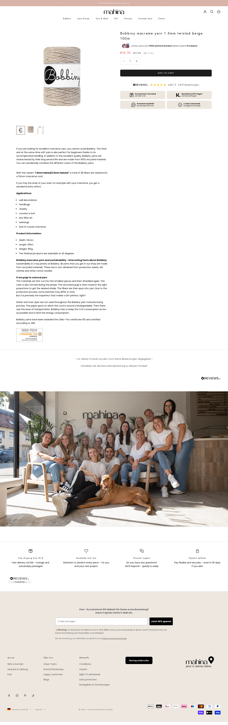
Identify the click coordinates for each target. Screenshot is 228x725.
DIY (116, 18)
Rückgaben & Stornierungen (94, 684)
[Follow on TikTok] (33, 695)
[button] (114, 365)
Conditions (85, 664)
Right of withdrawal (89, 674)
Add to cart (166, 73)
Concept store (145, 18)
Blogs (46, 679)
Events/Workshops (54, 669)
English (39, 709)
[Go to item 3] (40, 130)
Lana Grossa (83, 18)
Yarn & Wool (102, 18)
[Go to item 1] (20, 130)
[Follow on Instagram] (17, 695)
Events (162, 18)
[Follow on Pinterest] (25, 695)
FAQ (9, 674)
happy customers (53, 674)
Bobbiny (67, 18)
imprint (83, 669)
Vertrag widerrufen (139, 660)
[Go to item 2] (30, 129)
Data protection (88, 679)
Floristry (128, 18)
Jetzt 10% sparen (161, 621)
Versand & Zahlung (17, 669)
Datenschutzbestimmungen (114, 638)
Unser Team (50, 664)
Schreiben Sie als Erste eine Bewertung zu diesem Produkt (114, 365)
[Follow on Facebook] (9, 695)
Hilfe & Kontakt (15, 664)
